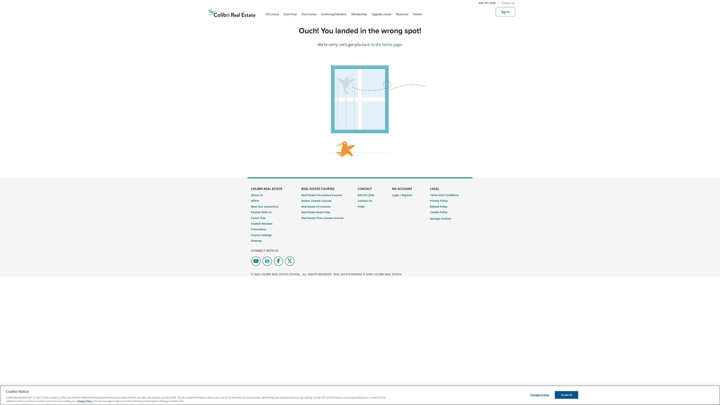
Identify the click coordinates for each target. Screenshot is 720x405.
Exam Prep (290, 14)
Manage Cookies (440, 218)
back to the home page (382, 44)
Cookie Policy (438, 212)
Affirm (255, 200)
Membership (359, 14)
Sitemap (256, 240)
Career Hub (258, 218)
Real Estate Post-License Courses (322, 218)
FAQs (361, 206)
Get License (272, 14)
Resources (402, 14)
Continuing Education (333, 14)
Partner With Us (261, 212)
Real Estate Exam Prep (315, 212)
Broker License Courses (316, 200)
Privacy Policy (439, 200)
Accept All (566, 395)
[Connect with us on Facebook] (278, 261)
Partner (417, 14)
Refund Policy (439, 206)
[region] (360, 395)
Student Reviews (261, 223)
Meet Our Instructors (264, 206)
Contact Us (508, 3)
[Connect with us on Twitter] (289, 261)
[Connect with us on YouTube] (256, 261)
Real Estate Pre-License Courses (321, 195)
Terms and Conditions (444, 195)
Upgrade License (381, 14)
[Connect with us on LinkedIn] (267, 261)
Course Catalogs (261, 235)
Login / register (402, 195)
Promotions (258, 229)
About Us (257, 195)
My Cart (491, 11)
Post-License (309, 14)
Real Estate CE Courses (316, 206)
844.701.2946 (366, 195)
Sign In (505, 12)
